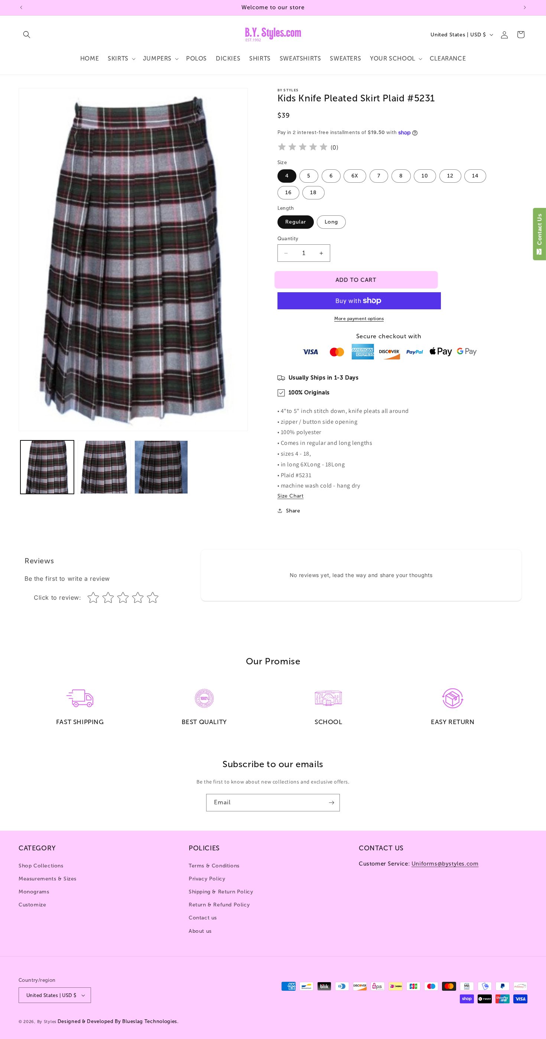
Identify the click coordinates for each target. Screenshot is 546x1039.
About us (200, 931)
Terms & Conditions (214, 866)
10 (425, 176)
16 (288, 192)
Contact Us (539, 231)
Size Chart (290, 496)
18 (313, 192)
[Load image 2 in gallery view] (104, 467)
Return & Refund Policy (219, 905)
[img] (302, 148)
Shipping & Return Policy (221, 892)
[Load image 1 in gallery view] (47, 467)
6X (354, 176)
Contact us (203, 918)
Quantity (288, 238)
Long (331, 222)
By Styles (46, 1021)
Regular (295, 222)
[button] (27, 34)
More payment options (359, 318)
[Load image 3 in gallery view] (161, 467)
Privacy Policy (207, 879)
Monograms (34, 892)
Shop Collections (41, 866)
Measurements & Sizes (48, 879)
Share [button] (293, 511)
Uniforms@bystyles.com (445, 863)
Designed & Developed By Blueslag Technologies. (118, 1021)
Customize (32, 905)
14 (475, 176)
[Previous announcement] (21, 7)
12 (450, 176)
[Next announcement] (525, 7)
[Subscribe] (331, 802)
